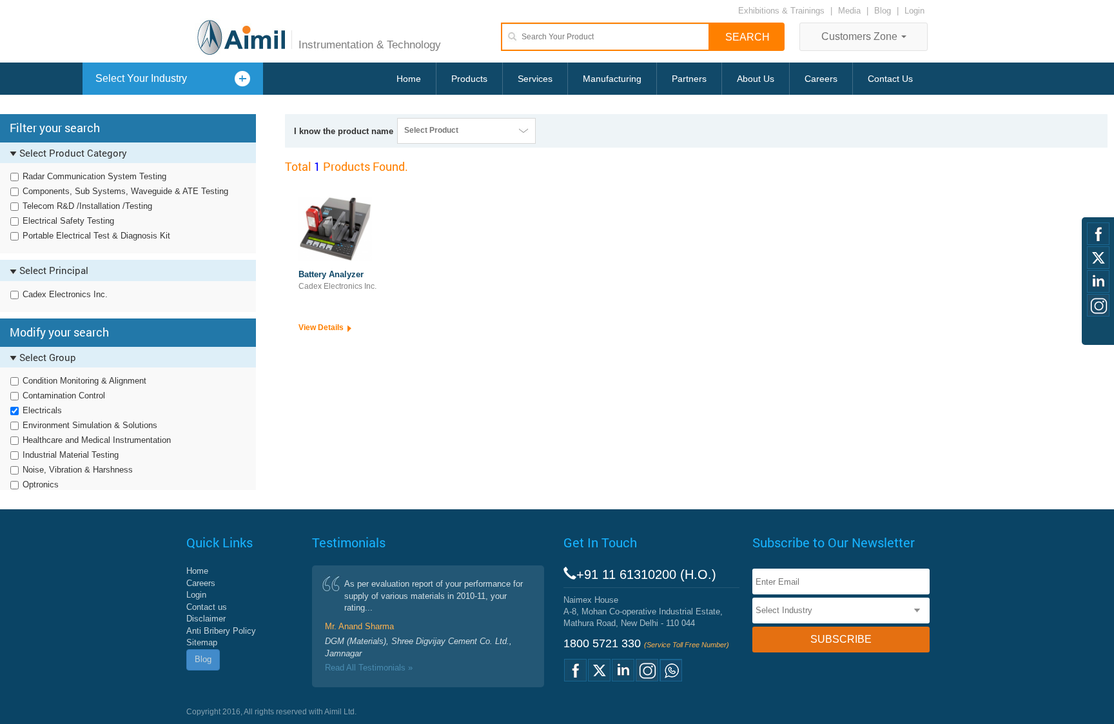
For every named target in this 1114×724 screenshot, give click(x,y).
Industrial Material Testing (71, 455)
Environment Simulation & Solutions (90, 425)
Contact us (206, 607)
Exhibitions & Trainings (781, 10)
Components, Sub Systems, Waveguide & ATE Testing (125, 191)
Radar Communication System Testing (94, 176)
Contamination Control (64, 395)
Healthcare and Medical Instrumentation (97, 440)
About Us (755, 78)
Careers (821, 78)
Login (914, 10)
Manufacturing (612, 78)
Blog (882, 10)
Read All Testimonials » (369, 667)
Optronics (41, 484)
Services (535, 78)
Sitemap (201, 642)
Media (850, 10)
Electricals (42, 410)
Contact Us (890, 78)
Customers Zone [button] (860, 36)
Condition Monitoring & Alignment (84, 381)
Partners (689, 78)
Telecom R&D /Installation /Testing (87, 206)
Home (408, 78)
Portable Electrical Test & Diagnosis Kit (96, 235)
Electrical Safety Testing (68, 221)
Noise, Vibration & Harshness (78, 470)
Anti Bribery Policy (221, 631)
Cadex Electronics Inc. (65, 294)
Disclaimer (206, 618)
